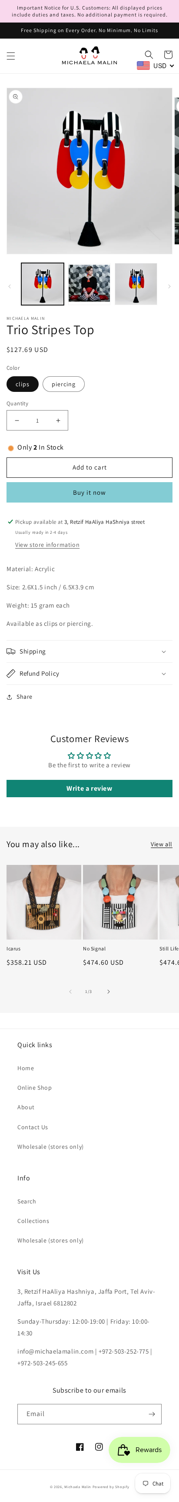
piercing (64, 384)
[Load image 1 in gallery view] (42, 284)
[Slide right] (169, 286)
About (26, 1107)
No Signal (94, 948)
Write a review (89, 788)
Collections (33, 1221)
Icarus (14, 948)
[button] (10, 56)
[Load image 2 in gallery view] (89, 284)
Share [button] (25, 696)
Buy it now (89, 492)
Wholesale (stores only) (50, 1146)
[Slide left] (9, 286)
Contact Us (32, 1127)
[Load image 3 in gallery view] (136, 284)
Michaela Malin (77, 1486)
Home (25, 1068)
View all (161, 844)
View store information (47, 545)
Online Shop (34, 1087)
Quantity (17, 403)
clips (23, 384)
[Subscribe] (151, 1414)
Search (26, 1201)
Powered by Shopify (111, 1486)
